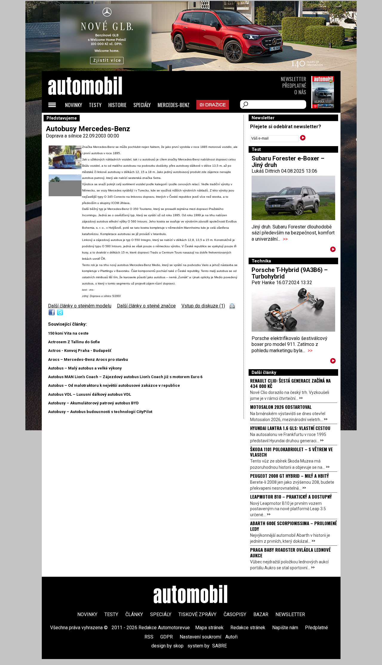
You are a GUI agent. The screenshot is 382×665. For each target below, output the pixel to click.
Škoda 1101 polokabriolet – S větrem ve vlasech (291, 452)
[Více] (333, 250)
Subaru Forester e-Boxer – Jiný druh (288, 161)
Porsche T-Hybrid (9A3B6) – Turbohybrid (290, 273)
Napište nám (285, 627)
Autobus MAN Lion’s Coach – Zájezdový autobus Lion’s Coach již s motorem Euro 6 (125, 377)
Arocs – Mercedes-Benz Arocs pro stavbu (88, 359)
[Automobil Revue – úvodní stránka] (93, 119)
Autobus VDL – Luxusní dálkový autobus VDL (89, 394)
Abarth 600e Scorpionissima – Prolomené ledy (293, 526)
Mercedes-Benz (174, 105)
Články (134, 614)
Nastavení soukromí (200, 637)
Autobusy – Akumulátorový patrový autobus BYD (93, 403)
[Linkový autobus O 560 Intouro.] (65, 168)
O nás (300, 92)
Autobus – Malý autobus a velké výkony (85, 368)
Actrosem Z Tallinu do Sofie (74, 342)
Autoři (231, 637)
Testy (95, 105)
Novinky (73, 105)
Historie (117, 105)
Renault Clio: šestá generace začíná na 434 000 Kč (290, 383)
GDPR (166, 637)
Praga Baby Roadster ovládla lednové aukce (290, 552)
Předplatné (294, 85)
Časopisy (235, 614)
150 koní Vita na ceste (68, 333)
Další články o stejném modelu (79, 306)
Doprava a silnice (64, 136)
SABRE (219, 646)
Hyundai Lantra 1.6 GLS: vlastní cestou (290, 428)
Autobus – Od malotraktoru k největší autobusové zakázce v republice (114, 385)
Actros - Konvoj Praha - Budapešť (79, 350)
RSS (148, 637)
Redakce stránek (247, 627)
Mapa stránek (209, 627)
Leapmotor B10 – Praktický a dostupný (291, 496)
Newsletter (293, 79)
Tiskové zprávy (197, 614)
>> (285, 239)
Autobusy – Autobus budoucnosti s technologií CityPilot (100, 411)
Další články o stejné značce (146, 306)
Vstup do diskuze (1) (203, 306)
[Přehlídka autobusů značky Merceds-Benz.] (65, 194)
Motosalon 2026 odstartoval (281, 406)
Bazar (260, 614)
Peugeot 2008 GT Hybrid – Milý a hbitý (289, 475)
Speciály (142, 105)
